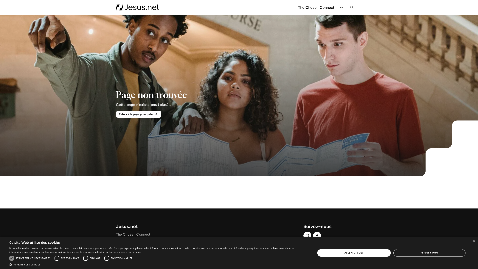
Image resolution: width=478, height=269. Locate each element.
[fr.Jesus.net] (137, 7)
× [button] (473, 240)
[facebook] (317, 235)
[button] (158, 264)
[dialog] (239, 253)
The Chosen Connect (316, 7)
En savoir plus (133, 251)
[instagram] (307, 235)
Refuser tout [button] (429, 252)
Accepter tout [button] (354, 252)
